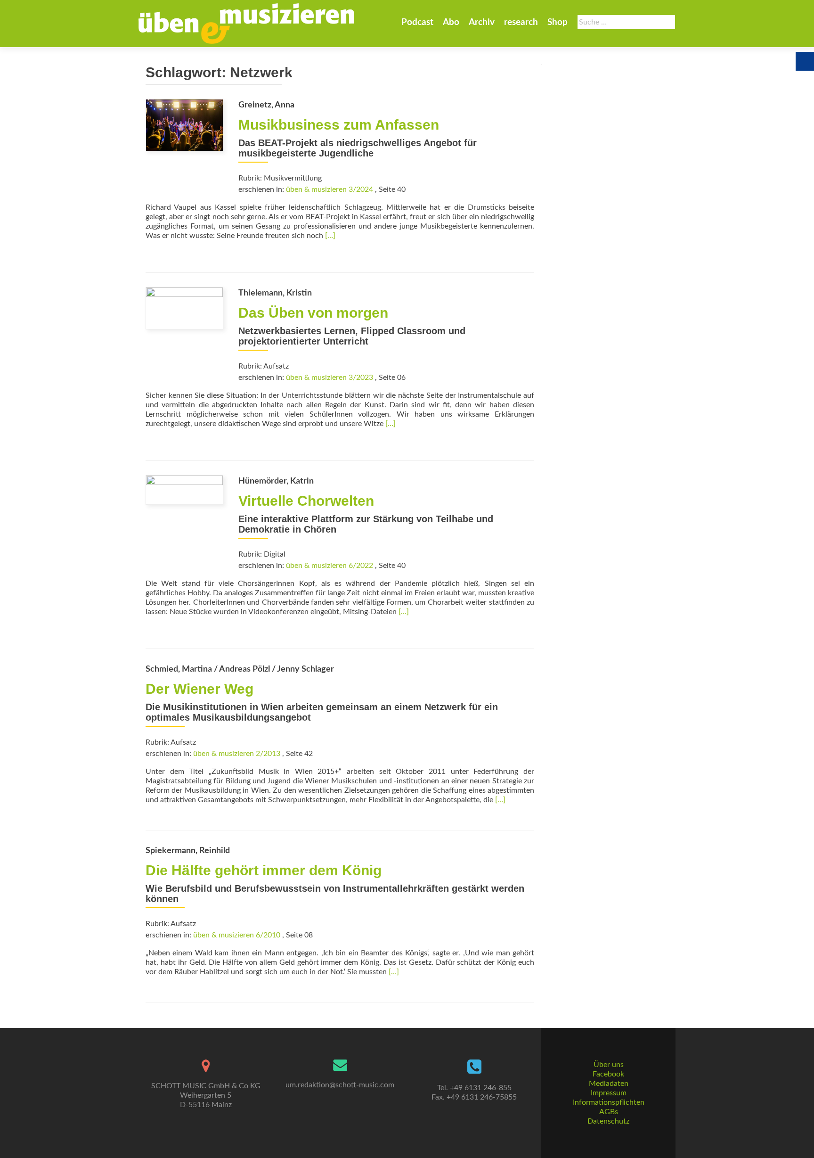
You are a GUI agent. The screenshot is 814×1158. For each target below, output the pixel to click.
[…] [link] (330, 235)
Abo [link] (451, 22)
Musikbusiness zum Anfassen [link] (338, 124)
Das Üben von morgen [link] (313, 312)
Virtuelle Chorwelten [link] (306, 501)
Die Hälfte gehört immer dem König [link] (264, 870)
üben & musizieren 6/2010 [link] (236, 935)
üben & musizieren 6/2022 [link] (329, 565)
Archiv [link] (482, 22)
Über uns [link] (609, 1064)
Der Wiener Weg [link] (199, 689)
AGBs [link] (608, 1112)
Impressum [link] (609, 1093)
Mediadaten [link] (608, 1083)
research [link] (521, 22)
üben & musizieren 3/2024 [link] (329, 189)
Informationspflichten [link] (608, 1102)
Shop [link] (557, 22)
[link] (246, 23)
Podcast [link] (417, 22)
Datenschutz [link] (608, 1121)
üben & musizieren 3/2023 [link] (329, 377)
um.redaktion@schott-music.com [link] (339, 1085)
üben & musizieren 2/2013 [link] (236, 753)
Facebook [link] (608, 1074)
